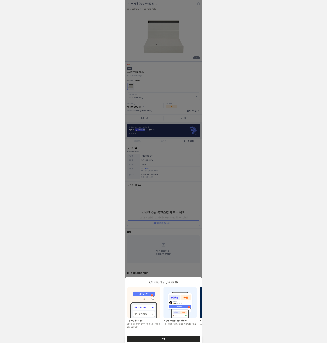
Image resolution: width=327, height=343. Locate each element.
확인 (163, 339)
